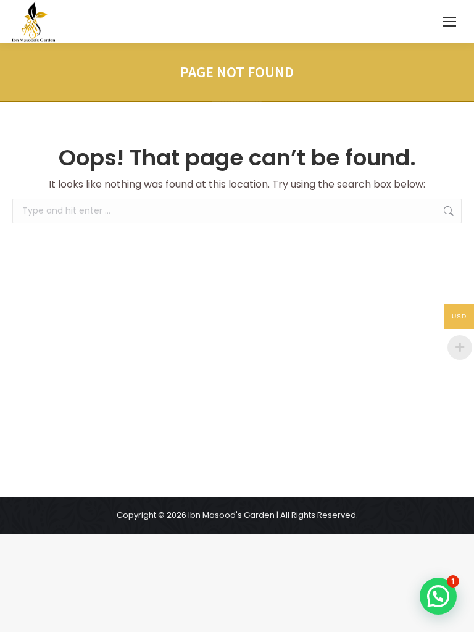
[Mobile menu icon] (449, 21)
